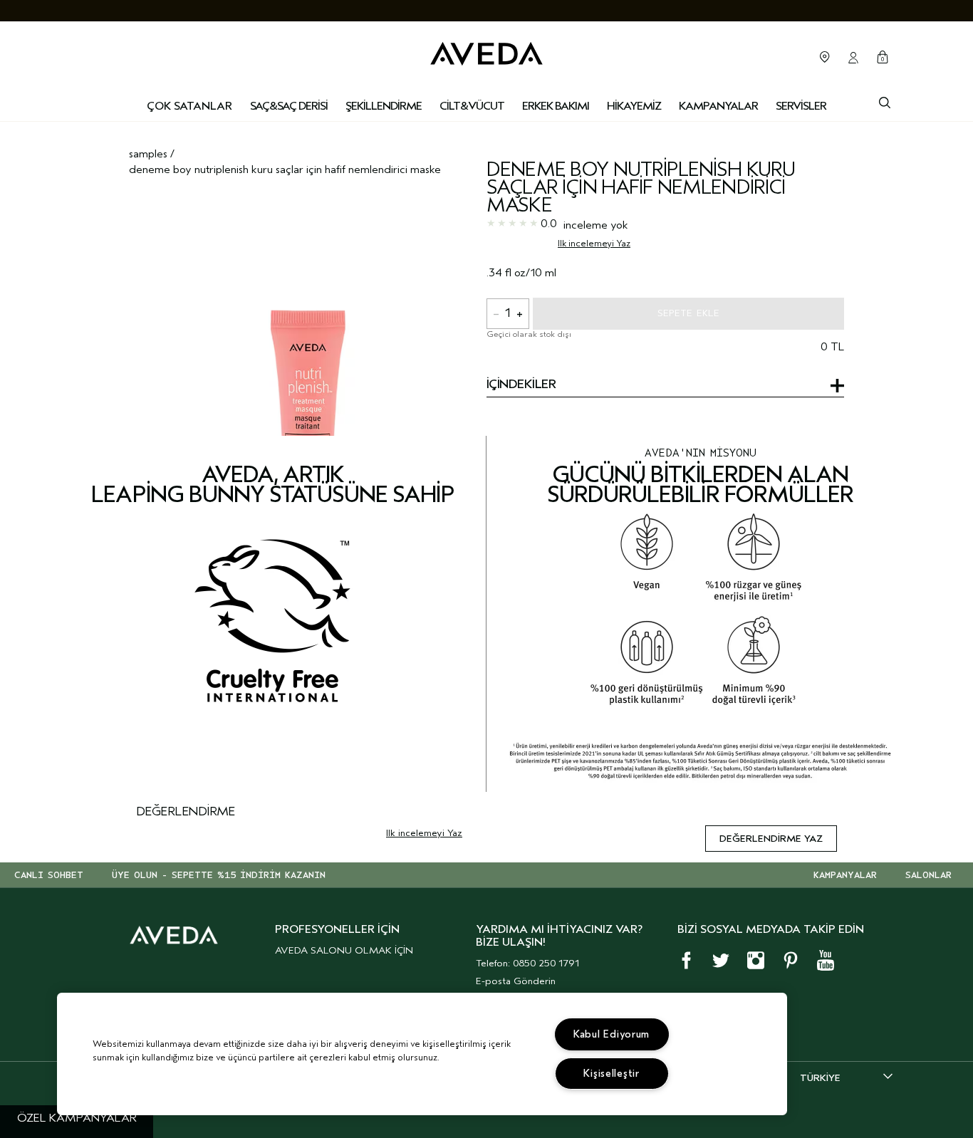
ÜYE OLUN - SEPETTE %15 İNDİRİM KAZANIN (219, 875)
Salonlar (825, 57)
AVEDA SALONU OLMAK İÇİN (344, 950)
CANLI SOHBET (48, 875)
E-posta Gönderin (516, 981)
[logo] (486, 50)
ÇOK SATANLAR (189, 106)
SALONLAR (928, 875)
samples (148, 153)
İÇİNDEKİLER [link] (521, 385)
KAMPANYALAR (845, 875)
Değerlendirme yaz (771, 838)
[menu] (289, 106)
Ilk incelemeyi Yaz (594, 243)
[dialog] (884, 101)
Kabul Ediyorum (611, 1034)
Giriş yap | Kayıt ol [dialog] (853, 57)
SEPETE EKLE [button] (688, 313)
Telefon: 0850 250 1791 (527, 963)
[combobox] (846, 1077)
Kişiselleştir (611, 1073)
